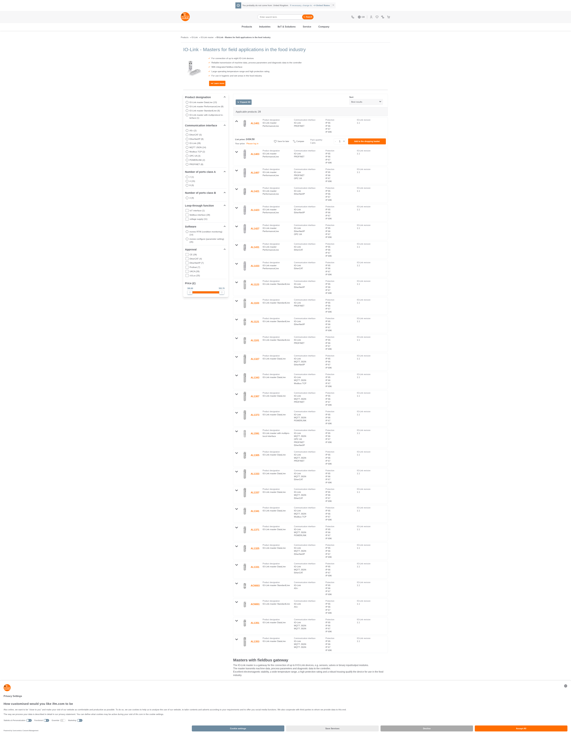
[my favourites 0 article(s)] (377, 17)
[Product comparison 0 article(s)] (382, 17)
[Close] (333, 5)
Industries (264, 26)
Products (247, 26)
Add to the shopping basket (367, 141)
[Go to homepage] (185, 17)
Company (323, 26)
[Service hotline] (353, 17)
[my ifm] (371, 17)
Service (307, 26)
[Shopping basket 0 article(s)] (388, 17)
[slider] (189, 292)
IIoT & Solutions (287, 26)
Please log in (252, 143)
